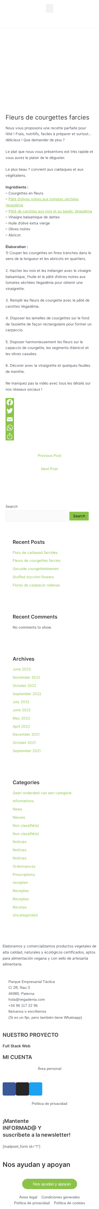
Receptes (21, 891)
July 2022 (21, 702)
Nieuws (19, 817)
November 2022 (26, 677)
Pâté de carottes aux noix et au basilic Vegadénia (50, 211)
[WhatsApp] (49, 427)
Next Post (49, 469)
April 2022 (21, 726)
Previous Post (49, 455)
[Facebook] (49, 402)
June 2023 (22, 669)
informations (23, 801)
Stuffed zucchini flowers (33, 577)
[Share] (49, 436)
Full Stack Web (16, 1046)
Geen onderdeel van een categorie (42, 793)
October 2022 (24, 685)
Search (12, 506)
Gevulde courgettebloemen (36, 569)
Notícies (19, 850)
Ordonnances (24, 866)
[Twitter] (49, 411)
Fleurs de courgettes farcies (36, 560)
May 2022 (21, 718)
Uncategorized (25, 915)
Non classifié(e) (26, 825)
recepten (20, 882)
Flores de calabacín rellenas (36, 585)
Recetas (20, 907)
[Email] (49, 419)
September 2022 (27, 694)
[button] (49, 8)
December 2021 (26, 734)
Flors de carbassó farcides (35, 552)
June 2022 (22, 710)
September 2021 (27, 751)
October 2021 (24, 742)
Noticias (19, 842)
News (17, 809)
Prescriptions (24, 874)
